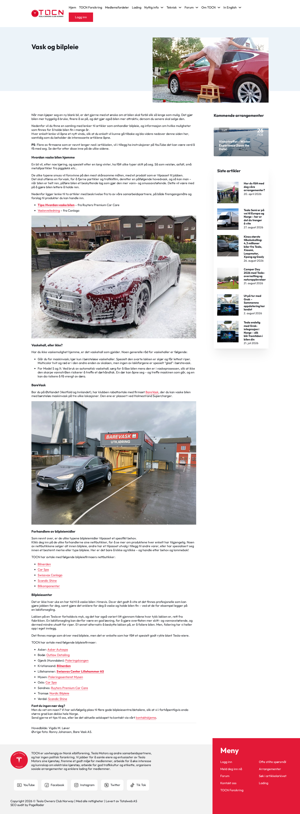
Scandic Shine (47, 581)
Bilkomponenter (49, 586)
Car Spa (43, 569)
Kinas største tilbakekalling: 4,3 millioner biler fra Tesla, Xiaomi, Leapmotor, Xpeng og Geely (254, 247)
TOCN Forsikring (90, 7)
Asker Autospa (57, 650)
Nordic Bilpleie (59, 693)
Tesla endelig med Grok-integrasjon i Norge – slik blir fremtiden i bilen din (253, 331)
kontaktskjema (146, 718)
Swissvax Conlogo (50, 575)
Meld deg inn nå (231, 769)
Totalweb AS (128, 801)
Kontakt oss (228, 783)
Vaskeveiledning (49, 210)
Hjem (72, 7)
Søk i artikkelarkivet (272, 776)
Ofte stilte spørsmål (272, 762)
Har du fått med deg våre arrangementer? (254, 187)
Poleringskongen (77, 660)
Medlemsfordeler (117, 7)
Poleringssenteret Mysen (65, 677)
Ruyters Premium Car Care (69, 688)
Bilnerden (44, 564)
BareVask (152, 392)
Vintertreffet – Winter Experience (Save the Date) (234, 145)
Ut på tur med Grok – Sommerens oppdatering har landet (254, 302)
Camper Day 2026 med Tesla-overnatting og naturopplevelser (255, 274)
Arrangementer (270, 769)
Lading (136, 7)
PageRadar (36, 805)
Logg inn (81, 17)
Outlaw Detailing (58, 655)
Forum (224, 776)
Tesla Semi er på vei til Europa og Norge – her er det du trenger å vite (254, 216)
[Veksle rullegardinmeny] (162, 7)
